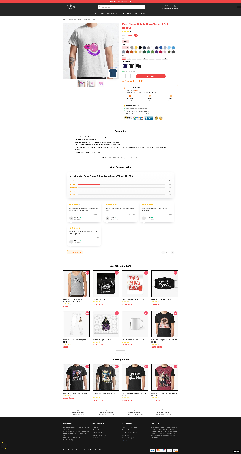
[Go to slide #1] (81, 83)
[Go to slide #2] (91, 83)
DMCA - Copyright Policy (100, 435)
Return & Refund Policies (129, 432)
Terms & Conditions (98, 430)
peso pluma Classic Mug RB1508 (133, 340)
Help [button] (237, 451)
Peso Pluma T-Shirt (89, 19)
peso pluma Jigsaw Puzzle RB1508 (104, 340)
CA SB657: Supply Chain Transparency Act (105, 438)
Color (123, 44)
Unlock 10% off (3, 446)
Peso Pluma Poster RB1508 (102, 299)
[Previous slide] (66, 51)
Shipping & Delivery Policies (130, 427)
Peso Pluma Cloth (75, 19)
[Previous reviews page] (163, 252)
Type (123, 38)
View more (120, 352)
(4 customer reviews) (136, 32)
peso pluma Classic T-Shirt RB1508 (75, 393)
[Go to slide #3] (100, 83)
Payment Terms (126, 430)
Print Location (126, 61)
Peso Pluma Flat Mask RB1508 (161, 299)
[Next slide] (116, 51)
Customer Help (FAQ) (128, 438)
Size (123, 55)
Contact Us (125, 435)
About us (95, 427)
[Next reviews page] (172, 252)
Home (65, 19)
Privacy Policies (97, 432)
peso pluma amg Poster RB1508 (133, 299)
